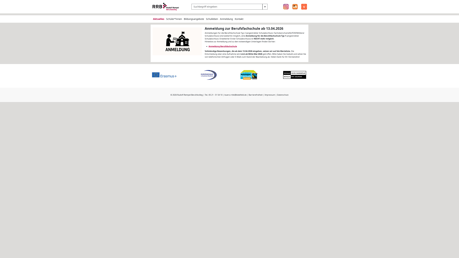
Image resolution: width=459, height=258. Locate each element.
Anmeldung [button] (226, 19)
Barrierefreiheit (256, 95)
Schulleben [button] (212, 19)
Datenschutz (283, 95)
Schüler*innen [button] (174, 19)
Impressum (270, 95)
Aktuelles (158, 19)
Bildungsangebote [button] (194, 19)
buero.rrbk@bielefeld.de (235, 95)
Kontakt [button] (239, 19)
